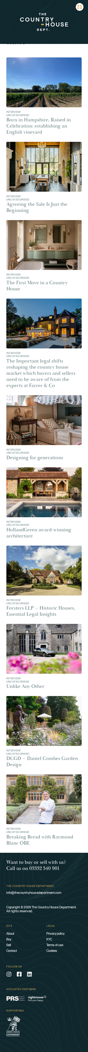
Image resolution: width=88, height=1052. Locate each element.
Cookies (51, 951)
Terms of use (54, 945)
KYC (49, 939)
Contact (11, 951)
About (10, 934)
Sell (8, 945)
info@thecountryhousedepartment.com (33, 893)
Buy (8, 939)
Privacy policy (55, 934)
